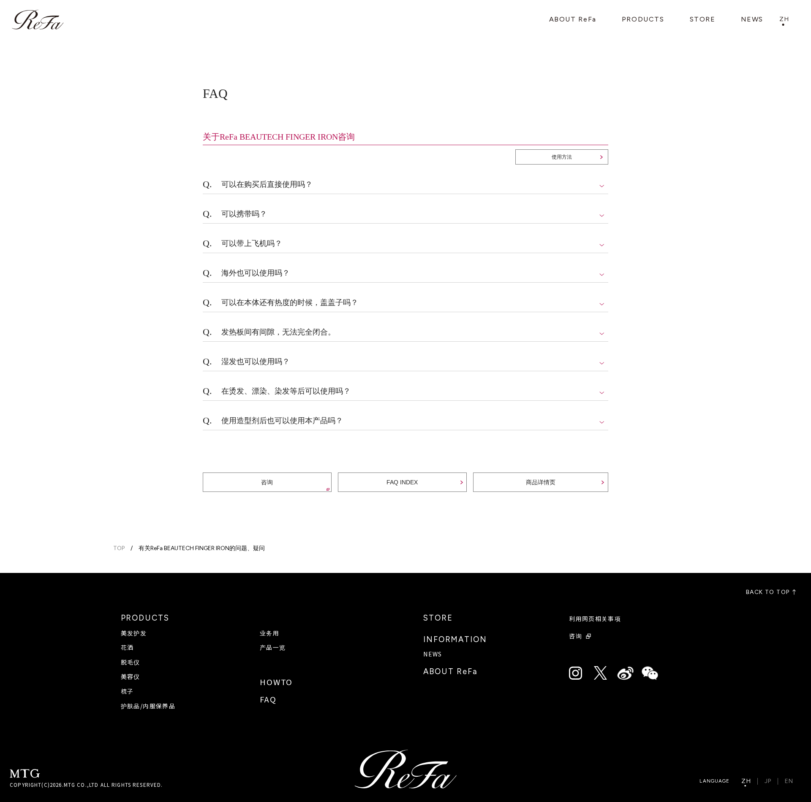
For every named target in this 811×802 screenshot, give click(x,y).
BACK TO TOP (767, 592)
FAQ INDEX (402, 482)
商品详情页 (540, 482)
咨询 (267, 482)
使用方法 (562, 157)
